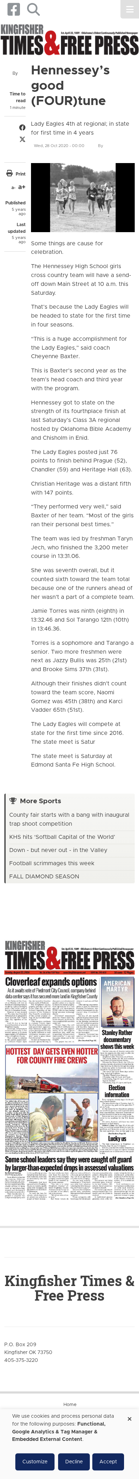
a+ (22, 187)
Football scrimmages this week (51, 863)
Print (21, 174)
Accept (108, 1461)
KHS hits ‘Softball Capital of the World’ (62, 837)
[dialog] (69, 1444)
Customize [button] (34, 1461)
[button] (33, 9)
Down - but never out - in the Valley (58, 850)
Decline (74, 1461)
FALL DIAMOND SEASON (44, 876)
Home (70, 1404)
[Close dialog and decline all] (129, 1416)
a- (13, 187)
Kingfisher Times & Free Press (69, 1288)
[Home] (69, 40)
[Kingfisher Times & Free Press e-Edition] (69, 1064)
